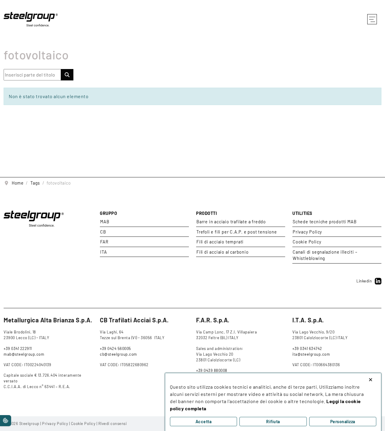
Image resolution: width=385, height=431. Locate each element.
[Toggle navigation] (372, 19)
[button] (5, 420)
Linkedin (364, 281)
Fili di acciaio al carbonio (222, 252)
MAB (104, 221)
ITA (103, 252)
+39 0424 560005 (115, 348)
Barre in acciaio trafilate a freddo (231, 221)
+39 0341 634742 (307, 348)
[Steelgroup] (31, 18)
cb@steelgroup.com (118, 354)
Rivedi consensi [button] (112, 423)
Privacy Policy (307, 231)
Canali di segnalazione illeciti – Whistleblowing (325, 255)
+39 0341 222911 (18, 348)
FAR (104, 241)
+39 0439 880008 (211, 370)
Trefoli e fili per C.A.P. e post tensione (236, 231)
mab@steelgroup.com (24, 354)
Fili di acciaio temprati (220, 241)
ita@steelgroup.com (311, 354)
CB (103, 231)
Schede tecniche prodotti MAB (324, 221)
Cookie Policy (307, 241)
